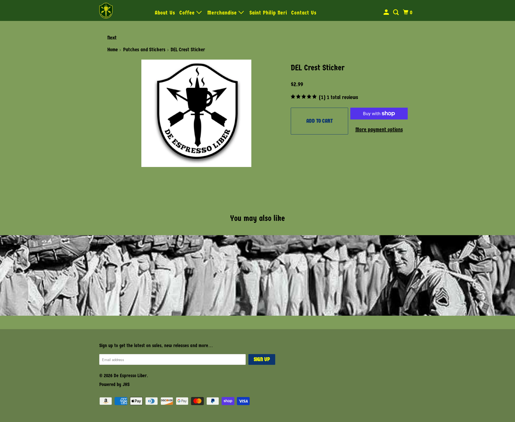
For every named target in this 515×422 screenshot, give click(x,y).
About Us (165, 13)
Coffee (187, 13)
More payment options (379, 129)
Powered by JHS (114, 384)
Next (112, 38)
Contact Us (304, 13)
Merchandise (222, 13)
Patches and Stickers (144, 50)
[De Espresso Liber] (123, 11)
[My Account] (386, 12)
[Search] (396, 12)
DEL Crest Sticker (317, 67)
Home (112, 50)
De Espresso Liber (130, 376)
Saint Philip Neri (268, 13)
